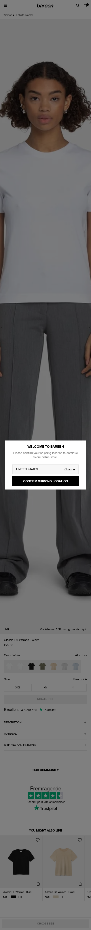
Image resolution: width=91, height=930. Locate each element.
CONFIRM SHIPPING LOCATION (45, 481)
